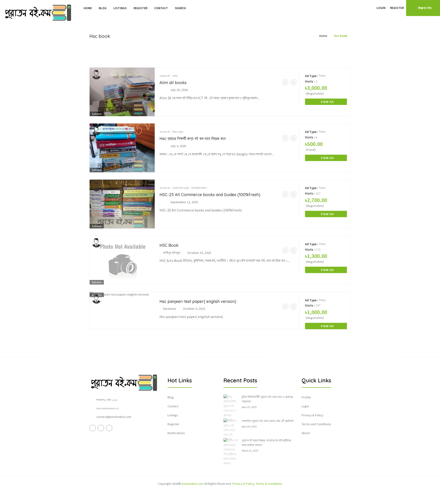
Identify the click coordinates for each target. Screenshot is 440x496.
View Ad (327, 102)
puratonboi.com (193, 484)
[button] (372, 8)
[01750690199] (285, 82)
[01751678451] (285, 306)
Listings (120, 8)
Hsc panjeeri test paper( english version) (198, 301)
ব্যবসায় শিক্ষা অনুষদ (180, 188)
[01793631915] (285, 194)
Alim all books (173, 82)
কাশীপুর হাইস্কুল (171, 253)
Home (88, 8)
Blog (103, 8)
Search (180, 8)
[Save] (293, 82)
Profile (306, 397)
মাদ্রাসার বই (165, 76)
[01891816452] (285, 250)
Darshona (169, 309)
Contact (161, 8)
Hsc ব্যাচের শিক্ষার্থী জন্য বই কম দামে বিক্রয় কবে (193, 138)
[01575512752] (285, 138)
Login (381, 8)
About (306, 433)
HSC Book (169, 245)
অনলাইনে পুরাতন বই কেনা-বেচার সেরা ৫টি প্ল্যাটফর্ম (267, 421)
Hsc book (340, 36)
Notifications (176, 433)
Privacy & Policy (312, 415)
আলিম (175, 76)
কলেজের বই (165, 132)
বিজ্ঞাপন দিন (425, 8)
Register (140, 8)
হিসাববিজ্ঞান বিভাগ (199, 188)
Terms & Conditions (269, 484)
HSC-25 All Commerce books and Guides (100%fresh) (210, 194)
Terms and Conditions (316, 424)
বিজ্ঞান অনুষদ (177, 132)
